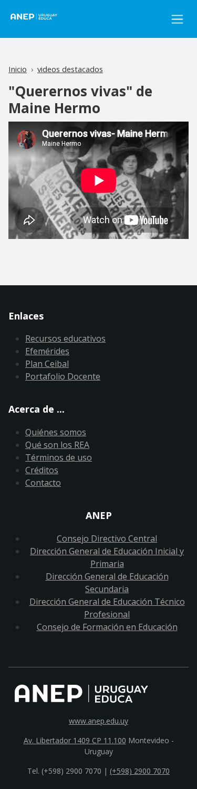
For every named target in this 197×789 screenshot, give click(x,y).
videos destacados (70, 69)
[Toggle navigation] (177, 19)
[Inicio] (87, 18)
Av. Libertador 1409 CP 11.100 (75, 740)
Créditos (41, 470)
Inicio (17, 69)
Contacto (43, 482)
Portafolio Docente (62, 376)
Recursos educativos (65, 338)
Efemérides (47, 351)
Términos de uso (58, 457)
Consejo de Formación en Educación (107, 627)
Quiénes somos (55, 432)
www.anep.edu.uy (98, 721)
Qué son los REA (57, 445)
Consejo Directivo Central (107, 538)
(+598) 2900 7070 (140, 771)
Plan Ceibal (47, 363)
